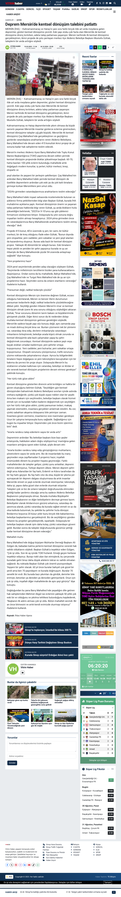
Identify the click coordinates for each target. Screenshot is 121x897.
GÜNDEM (9, 9)
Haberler (9, 20)
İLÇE (38, 9)
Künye (98, 844)
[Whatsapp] (38, 865)
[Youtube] (29, 865)
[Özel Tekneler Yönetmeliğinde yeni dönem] (18, 715)
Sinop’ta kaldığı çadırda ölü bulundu (105, 72)
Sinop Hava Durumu (54, 844)
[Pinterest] (16, 865)
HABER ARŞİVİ (13, 14)
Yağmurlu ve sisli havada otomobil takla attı (106, 96)
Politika (66, 9)
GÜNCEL (30, 9)
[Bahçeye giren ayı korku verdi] (18, 692)
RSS (10, 877)
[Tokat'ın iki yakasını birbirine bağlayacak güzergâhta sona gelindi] (42, 692)
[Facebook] (7, 865)
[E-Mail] (23, 673)
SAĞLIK (75, 9)
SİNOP (84, 9)
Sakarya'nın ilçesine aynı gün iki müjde (41, 724)
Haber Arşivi (51, 860)
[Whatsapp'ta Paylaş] (100, 47)
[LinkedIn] (25, 865)
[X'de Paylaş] (95, 47)
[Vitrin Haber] (13, 669)
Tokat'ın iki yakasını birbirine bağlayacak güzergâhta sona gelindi (41, 702)
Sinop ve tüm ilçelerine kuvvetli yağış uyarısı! (64, 724)
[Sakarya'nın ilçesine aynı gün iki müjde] (42, 715)
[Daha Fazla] (104, 47)
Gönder (12, 763)
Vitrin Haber (27, 667)
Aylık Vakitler (88, 686)
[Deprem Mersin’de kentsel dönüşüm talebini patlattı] (41, 74)
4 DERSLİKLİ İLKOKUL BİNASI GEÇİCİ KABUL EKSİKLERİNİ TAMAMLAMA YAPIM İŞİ (89, 75)
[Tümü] (112, 56)
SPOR (92, 9)
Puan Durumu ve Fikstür (55, 852)
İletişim (76, 844)
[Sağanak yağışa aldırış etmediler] (65, 692)
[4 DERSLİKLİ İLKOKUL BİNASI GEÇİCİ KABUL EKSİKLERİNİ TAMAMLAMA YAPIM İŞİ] (89, 64)
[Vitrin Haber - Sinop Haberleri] (14, 3)
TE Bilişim (112, 877)
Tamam (107, 882)
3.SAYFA (20, 9)
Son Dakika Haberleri (54, 858)
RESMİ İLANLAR (104, 9)
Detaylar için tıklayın (98, 760)
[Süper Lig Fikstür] (112, 769)
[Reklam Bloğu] (98, 125)
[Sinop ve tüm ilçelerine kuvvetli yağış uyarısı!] (65, 715)
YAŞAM (56, 9)
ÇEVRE (19, 20)
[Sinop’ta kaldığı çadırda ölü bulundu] (106, 64)
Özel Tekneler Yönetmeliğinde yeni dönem (16, 725)
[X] (12, 865)
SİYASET (47, 9)
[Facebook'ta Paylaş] (91, 47)
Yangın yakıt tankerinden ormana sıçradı (88, 96)
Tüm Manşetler (52, 855)
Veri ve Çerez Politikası (93, 882)
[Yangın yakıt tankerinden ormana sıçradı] (89, 88)
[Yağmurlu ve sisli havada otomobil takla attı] (106, 88)
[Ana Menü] (114, 11)
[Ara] (115, 3)
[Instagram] (20, 865)
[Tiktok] (33, 865)
